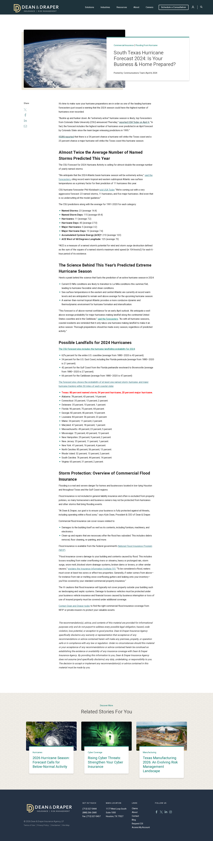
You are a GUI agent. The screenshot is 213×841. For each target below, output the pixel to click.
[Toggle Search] (201, 7)
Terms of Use (29, 825)
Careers (149, 7)
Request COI (137, 823)
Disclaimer (55, 825)
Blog (134, 819)
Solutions (89, 7)
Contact (135, 816)
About (136, 7)
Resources (121, 7)
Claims (135, 808)
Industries (105, 7)
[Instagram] (170, 812)
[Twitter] (25, 110)
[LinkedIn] (25, 121)
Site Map (66, 825)
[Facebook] (25, 116)
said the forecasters (108, 319)
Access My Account (141, 827)
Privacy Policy (43, 825)
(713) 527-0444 (89, 808)
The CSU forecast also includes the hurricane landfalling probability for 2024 (97, 349)
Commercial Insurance (124, 45)
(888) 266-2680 (89, 812)
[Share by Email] (27, 127)
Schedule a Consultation (173, 7)
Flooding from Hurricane (147, 45)
